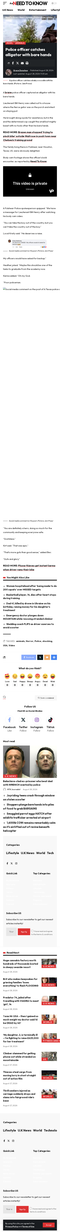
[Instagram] (36, 724)
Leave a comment (47, 698)
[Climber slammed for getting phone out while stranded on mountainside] (49, 1056)
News (9, 43)
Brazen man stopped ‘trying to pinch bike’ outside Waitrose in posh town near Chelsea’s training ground (29, 136)
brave (8, 92)
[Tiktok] (50, 724)
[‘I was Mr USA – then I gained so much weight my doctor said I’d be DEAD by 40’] (49, 1019)
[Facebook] (9, 724)
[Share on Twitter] (17, 63)
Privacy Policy (11, 1226)
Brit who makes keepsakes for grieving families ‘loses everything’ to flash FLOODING (20, 982)
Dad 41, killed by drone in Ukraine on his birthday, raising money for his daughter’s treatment (26, 607)
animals (20, 641)
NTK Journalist (13, 789)
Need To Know (30, 3)
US (44, 1059)
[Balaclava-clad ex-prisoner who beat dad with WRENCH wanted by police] (30, 762)
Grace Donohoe (20, 70)
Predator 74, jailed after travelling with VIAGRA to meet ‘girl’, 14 (21, 1001)
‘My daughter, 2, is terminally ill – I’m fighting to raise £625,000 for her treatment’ (21, 1038)
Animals (20, 43)
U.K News (10, 776)
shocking (47, 641)
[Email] (22, 63)
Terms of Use (28, 1226)
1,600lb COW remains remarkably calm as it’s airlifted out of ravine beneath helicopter (29, 826)
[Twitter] (23, 724)
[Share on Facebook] (13, 63)
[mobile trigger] (5, 3)
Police (38, 641)
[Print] (27, 63)
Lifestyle (12, 853)
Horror (29, 641)
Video (12, 645)
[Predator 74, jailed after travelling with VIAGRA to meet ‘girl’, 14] (49, 1000)
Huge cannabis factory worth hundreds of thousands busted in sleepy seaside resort (20, 964)
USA (5, 645)
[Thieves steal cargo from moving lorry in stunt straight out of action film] (49, 1075)
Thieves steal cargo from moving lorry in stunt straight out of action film (19, 1075)
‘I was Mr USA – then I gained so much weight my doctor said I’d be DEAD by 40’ (20, 1019)
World (40, 853)
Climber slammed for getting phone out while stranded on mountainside (19, 1057)
